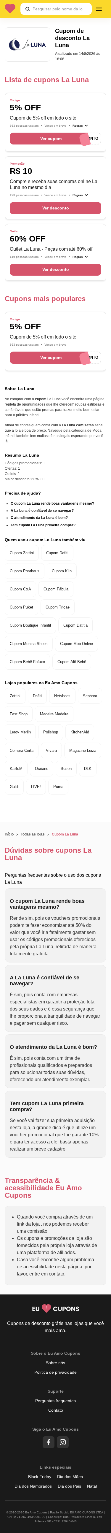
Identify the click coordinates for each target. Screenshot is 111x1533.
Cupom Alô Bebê (71, 662)
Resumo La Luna (22, 455)
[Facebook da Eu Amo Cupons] (48, 1442)
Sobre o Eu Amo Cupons (55, 1353)
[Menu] (99, 9)
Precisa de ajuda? (23, 493)
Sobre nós (55, 1362)
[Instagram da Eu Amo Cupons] (63, 1442)
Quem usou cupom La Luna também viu (45, 539)
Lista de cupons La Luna (47, 79)
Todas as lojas (33, 834)
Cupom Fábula (56, 589)
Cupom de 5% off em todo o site (43, 117)
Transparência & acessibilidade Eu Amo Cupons (43, 1188)
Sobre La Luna (19, 388)
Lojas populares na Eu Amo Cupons (41, 682)
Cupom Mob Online (76, 643)
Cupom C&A (20, 589)
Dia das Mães (70, 1476)
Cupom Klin (62, 571)
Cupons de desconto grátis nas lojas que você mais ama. (55, 1327)
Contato (55, 1410)
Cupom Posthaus (24, 571)
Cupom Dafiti (57, 553)
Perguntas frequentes (55, 1400)
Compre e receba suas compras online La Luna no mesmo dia (53, 184)
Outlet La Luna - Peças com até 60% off (51, 249)
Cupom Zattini (22, 553)
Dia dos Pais (69, 1486)
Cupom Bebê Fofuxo (27, 662)
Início (9, 834)
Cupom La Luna (65, 834)
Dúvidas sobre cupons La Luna (48, 853)
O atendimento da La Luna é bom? (39, 518)
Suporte (56, 1391)
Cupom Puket (21, 607)
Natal (92, 1486)
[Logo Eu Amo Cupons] (12, 9)
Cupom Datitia (75, 625)
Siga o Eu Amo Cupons (55, 1429)
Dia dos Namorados (33, 1486)
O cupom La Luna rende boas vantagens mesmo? (52, 503)
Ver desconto (55, 208)
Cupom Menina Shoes (29, 643)
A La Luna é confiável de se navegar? (42, 511)
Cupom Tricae (58, 607)
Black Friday (39, 1476)
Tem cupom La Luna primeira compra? (43, 525)
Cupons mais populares (45, 298)
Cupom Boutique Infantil (30, 625)
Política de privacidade (55, 1372)
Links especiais (55, 1467)
